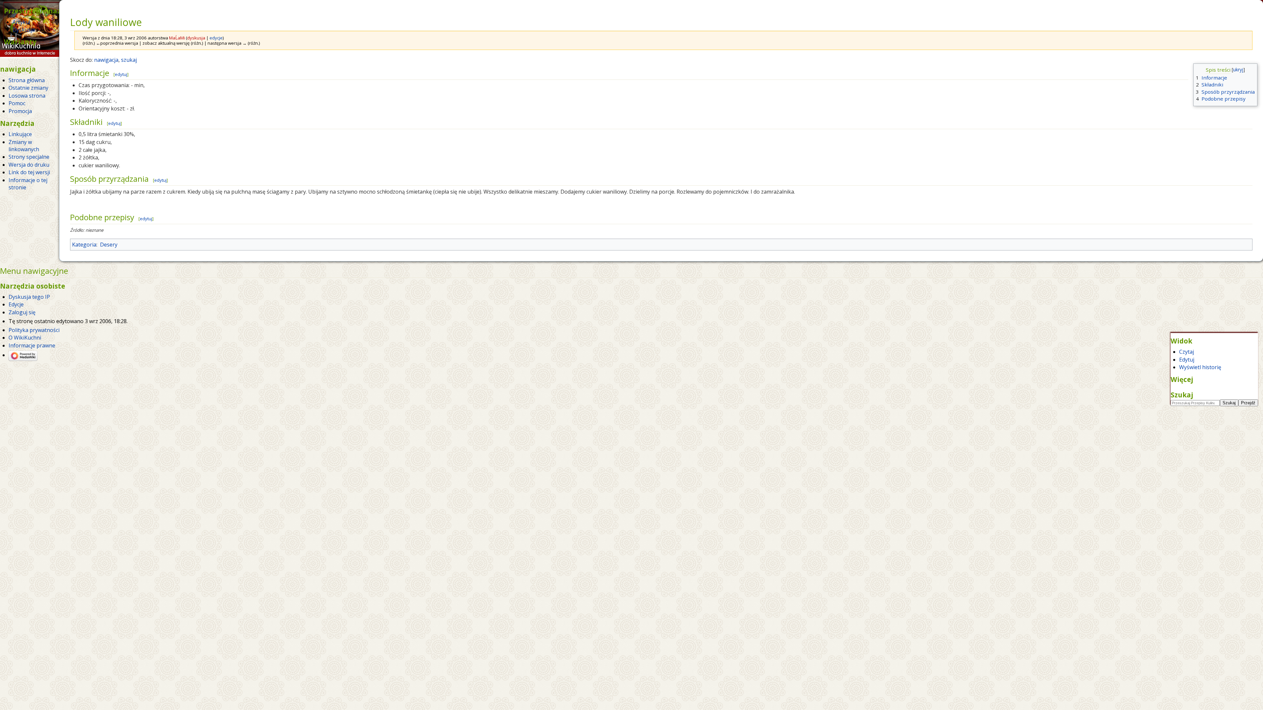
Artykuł (21, 22)
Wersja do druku (29, 164)
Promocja (20, 111)
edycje (216, 38)
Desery (108, 244)
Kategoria (84, 244)
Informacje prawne (32, 345)
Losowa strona (27, 95)
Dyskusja (23, 29)
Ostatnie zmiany (28, 87)
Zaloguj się (22, 312)
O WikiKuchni (25, 337)
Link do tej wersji (29, 172)
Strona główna (27, 80)
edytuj (121, 74)
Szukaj (1182, 394)
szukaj (129, 59)
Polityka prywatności (34, 330)
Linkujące (20, 134)
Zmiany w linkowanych (24, 145)
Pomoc (17, 103)
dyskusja (196, 38)
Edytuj (1186, 359)
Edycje (16, 304)
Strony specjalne (29, 156)
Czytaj (1186, 351)
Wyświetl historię (1200, 367)
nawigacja (106, 59)
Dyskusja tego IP (29, 296)
